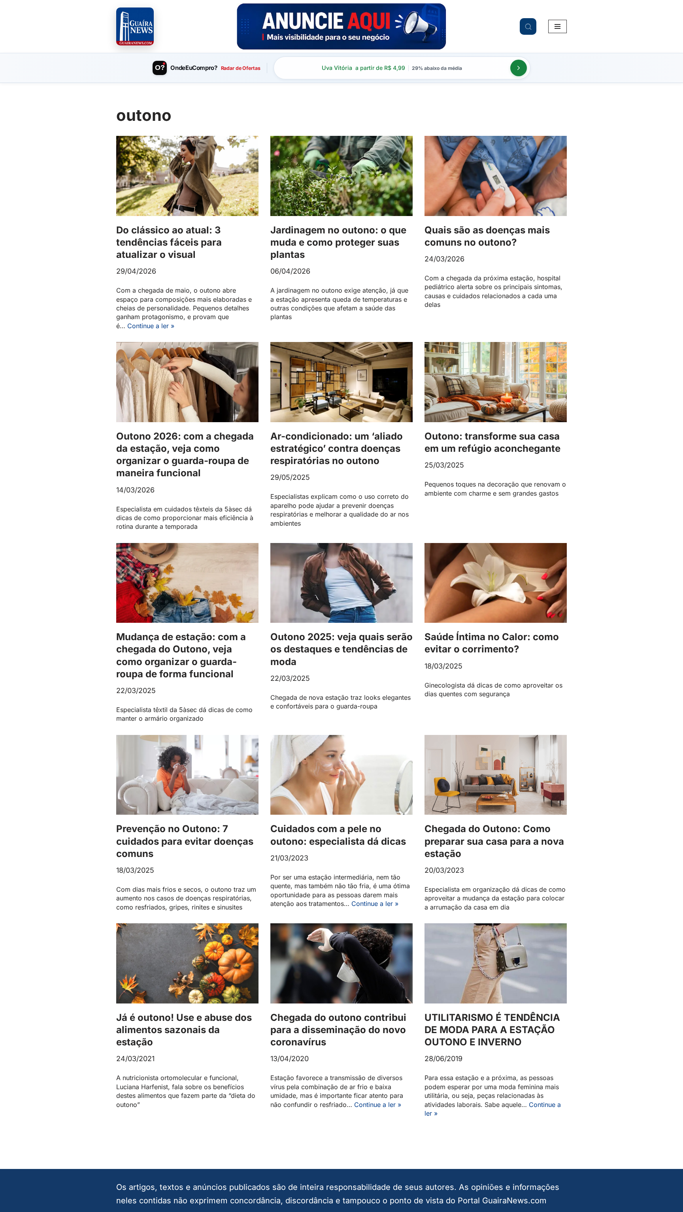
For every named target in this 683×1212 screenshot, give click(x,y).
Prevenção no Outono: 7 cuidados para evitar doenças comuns (184, 841)
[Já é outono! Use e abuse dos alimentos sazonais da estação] (187, 963)
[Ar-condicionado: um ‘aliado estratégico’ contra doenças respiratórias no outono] (341, 382)
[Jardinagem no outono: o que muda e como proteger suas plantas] (341, 176)
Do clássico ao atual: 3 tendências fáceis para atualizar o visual (169, 242)
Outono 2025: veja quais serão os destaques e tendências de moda (341, 649)
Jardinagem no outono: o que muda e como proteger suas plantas (338, 242)
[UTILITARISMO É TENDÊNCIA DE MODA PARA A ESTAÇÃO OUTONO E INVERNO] (496, 963)
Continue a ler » (150, 326)
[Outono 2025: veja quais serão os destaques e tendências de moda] (341, 583)
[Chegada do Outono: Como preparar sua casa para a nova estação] (496, 775)
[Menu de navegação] (557, 26)
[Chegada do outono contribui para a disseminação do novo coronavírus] (341, 963)
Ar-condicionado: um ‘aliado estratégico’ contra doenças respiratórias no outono (336, 448)
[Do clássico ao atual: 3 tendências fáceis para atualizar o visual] (187, 176)
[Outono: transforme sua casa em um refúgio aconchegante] (496, 382)
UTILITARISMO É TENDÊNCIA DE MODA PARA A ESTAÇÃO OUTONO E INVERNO (492, 1030)
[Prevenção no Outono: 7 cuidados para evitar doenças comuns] (187, 775)
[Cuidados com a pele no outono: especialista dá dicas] (341, 775)
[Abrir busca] (528, 26)
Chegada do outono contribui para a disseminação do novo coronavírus (338, 1030)
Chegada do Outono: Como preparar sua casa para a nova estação (494, 841)
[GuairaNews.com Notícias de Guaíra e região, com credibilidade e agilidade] (135, 26)
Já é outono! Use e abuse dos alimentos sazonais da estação (184, 1030)
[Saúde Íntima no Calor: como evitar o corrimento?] (496, 583)
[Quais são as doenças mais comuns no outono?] (496, 176)
